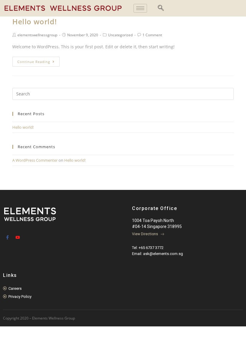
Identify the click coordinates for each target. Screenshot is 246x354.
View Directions (145, 234)
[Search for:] (123, 93)
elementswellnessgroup (37, 35)
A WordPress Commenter (35, 160)
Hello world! (34, 21)
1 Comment (152, 35)
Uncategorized (120, 35)
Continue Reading (33, 61)
